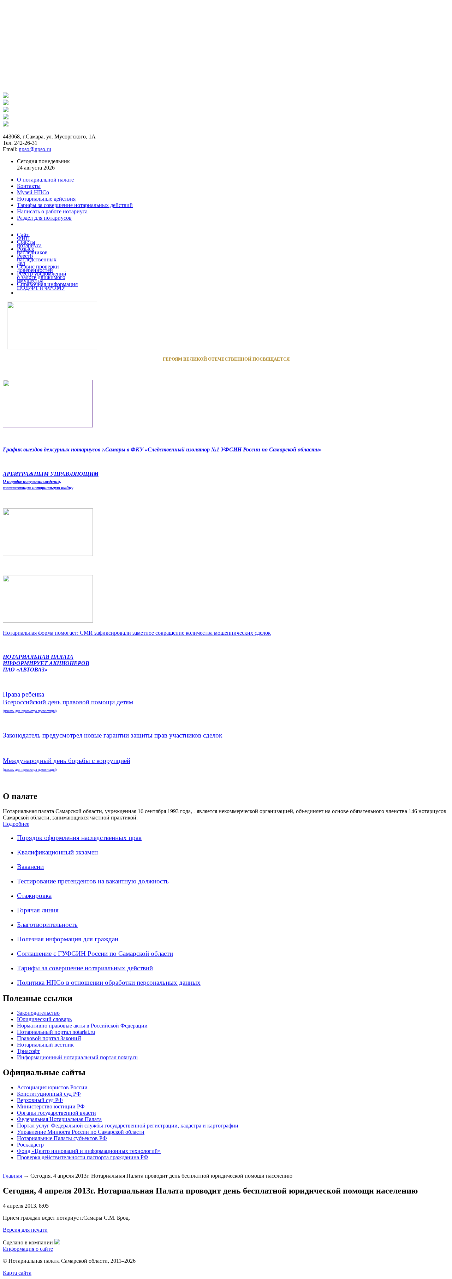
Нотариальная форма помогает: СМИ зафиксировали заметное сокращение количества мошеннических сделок (137, 633)
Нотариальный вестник (45, 1045)
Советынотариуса (29, 243)
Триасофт (28, 1051)
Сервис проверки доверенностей (38, 268)
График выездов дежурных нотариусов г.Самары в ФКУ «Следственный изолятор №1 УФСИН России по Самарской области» (162, 449)
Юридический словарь (44, 1019)
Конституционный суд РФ (49, 1094)
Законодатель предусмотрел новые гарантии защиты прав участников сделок (112, 735)
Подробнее (16, 824)
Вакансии (30, 866)
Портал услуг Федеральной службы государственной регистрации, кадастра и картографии (127, 1126)
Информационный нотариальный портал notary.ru (77, 1057)
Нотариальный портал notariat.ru (56, 1032)
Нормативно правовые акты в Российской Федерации (82, 1026)
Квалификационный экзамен (57, 852)
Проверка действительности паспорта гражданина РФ (82, 1157)
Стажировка (34, 895)
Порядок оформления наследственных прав (79, 837)
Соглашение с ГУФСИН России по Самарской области (95, 953)
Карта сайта (17, 1273)
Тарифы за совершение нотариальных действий (85, 968)
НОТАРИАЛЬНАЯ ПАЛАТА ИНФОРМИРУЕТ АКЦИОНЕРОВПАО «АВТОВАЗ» (46, 663)
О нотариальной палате (45, 180)
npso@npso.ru (35, 149)
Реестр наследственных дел (36, 259)
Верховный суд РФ (40, 1100)
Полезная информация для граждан (67, 939)
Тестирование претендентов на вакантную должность (93, 881)
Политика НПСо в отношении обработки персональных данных (109, 982)
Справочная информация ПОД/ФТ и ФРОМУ (47, 286)
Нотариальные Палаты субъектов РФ (62, 1138)
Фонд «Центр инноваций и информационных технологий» (89, 1151)
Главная (13, 1176)
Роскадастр (30, 1145)
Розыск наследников (32, 250)
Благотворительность (47, 924)
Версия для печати (25, 1230)
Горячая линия (38, 910)
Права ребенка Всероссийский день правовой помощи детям (68, 702)
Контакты (29, 186)
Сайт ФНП (23, 236)
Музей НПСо (33, 192)
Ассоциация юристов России (52, 1087)
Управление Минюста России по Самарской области (80, 1132)
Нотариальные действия (46, 199)
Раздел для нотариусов (44, 218)
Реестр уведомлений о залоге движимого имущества (41, 277)
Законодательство (38, 1013)
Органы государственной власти (56, 1113)
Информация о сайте (28, 1249)
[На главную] (5, 96)
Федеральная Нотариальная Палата (59, 1119)
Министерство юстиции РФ (51, 1106)
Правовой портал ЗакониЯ (49, 1038)
